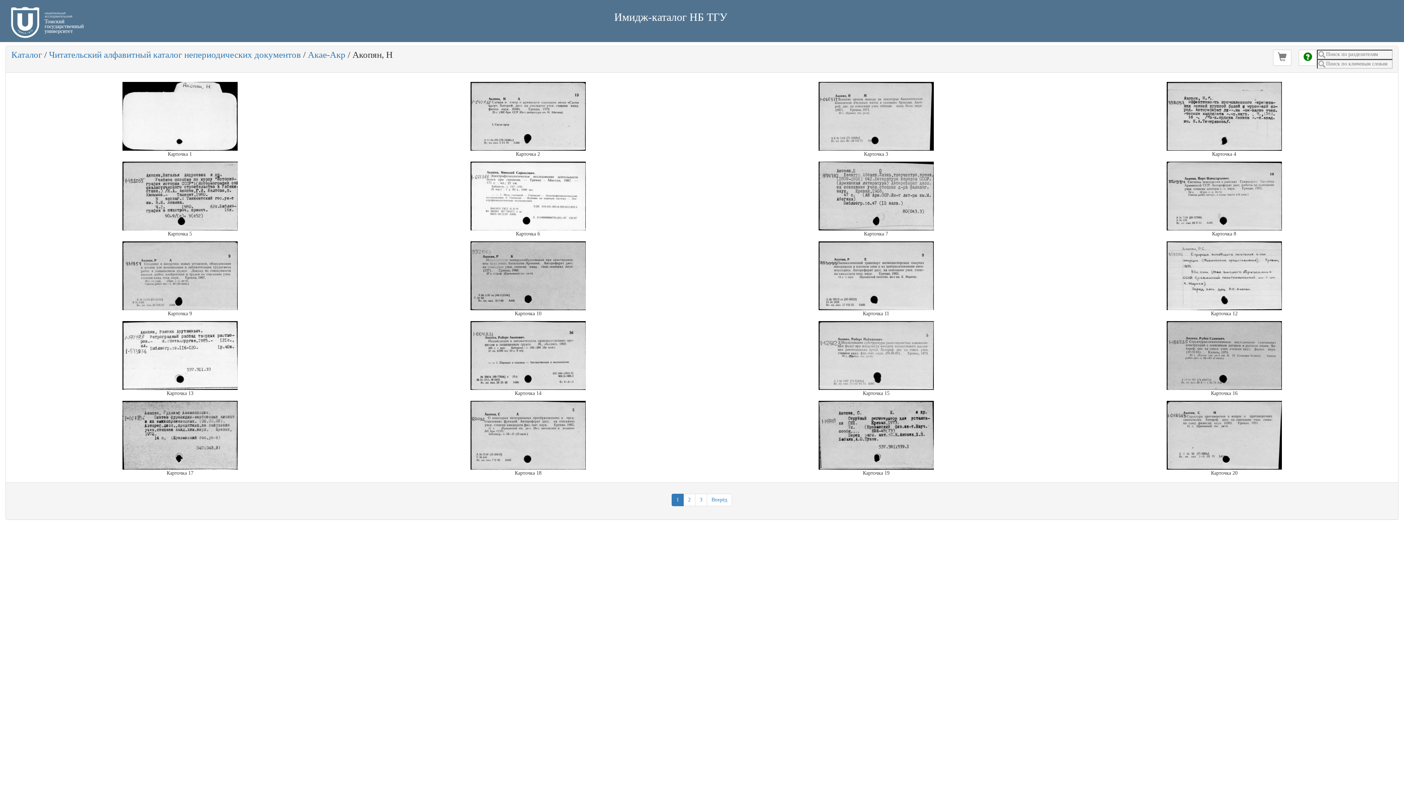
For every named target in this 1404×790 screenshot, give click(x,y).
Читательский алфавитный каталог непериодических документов (175, 55)
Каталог (26, 55)
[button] (1282, 58)
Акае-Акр (327, 55)
